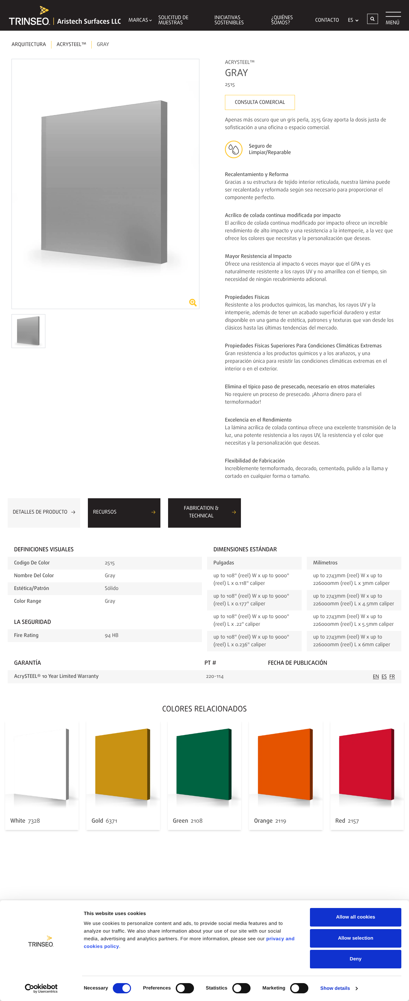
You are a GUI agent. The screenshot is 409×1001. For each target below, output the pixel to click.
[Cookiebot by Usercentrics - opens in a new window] (41, 988)
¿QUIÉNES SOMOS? (282, 20)
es (384, 676)
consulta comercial (260, 102)
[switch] (185, 988)
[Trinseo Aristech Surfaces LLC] (62, 15)
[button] (372, 19)
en (376, 676)
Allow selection (356, 938)
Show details (335, 988)
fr (392, 676)
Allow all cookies (355, 917)
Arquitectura (29, 44)
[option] (105, 184)
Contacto (327, 20)
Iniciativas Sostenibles (229, 20)
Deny (355, 959)
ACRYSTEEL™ (71, 44)
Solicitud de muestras (173, 20)
